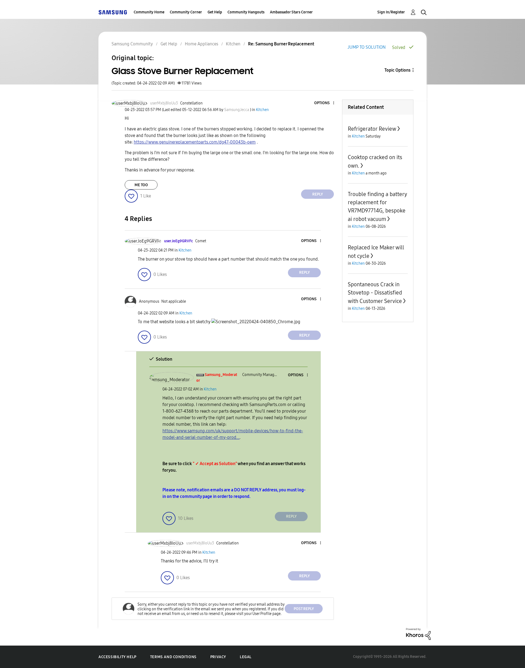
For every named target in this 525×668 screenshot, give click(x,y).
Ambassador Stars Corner (291, 12)
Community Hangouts (246, 12)
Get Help (215, 12)
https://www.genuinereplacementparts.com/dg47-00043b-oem (195, 142)
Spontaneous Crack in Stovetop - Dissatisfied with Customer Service (375, 292)
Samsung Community (132, 43)
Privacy (218, 657)
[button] (324, 103)
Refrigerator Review (372, 129)
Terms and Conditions (173, 657)
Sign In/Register (391, 12)
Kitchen (233, 43)
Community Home (149, 12)
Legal (246, 657)
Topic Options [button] (397, 70)
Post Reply (304, 608)
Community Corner (186, 12)
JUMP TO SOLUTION (367, 47)
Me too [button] (141, 185)
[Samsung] (112, 12)
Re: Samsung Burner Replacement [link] (281, 43)
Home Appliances (201, 43)
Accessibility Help (117, 657)
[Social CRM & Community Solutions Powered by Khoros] (418, 633)
